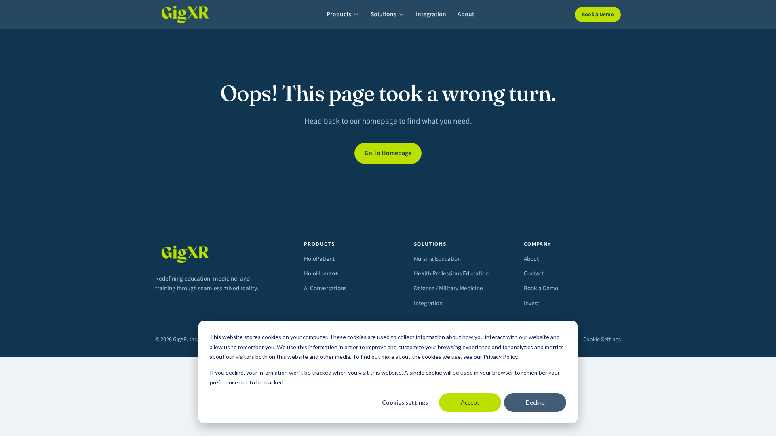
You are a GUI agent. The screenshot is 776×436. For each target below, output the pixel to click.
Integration (431, 14)
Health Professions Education (451, 273)
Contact (534, 273)
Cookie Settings (602, 339)
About (466, 14)
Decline (535, 402)
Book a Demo (598, 14)
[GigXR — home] (190, 14)
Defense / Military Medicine (448, 288)
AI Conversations (325, 288)
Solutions (383, 14)
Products (339, 14)
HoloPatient (319, 258)
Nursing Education (437, 258)
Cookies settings (405, 402)
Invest (531, 303)
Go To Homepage (388, 153)
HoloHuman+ (321, 273)
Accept (470, 402)
